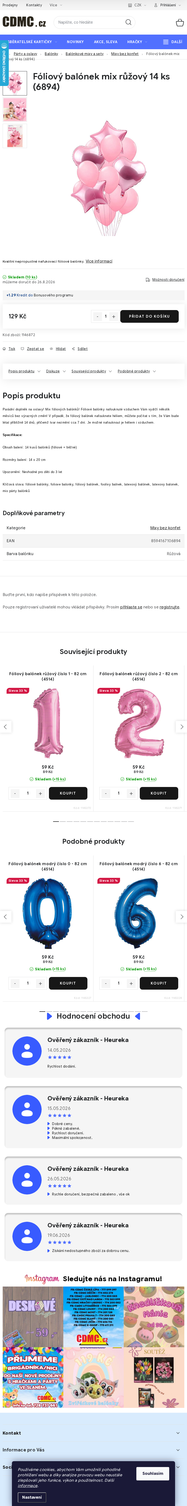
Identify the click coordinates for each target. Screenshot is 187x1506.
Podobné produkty (134, 371)
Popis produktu (22, 371)
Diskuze (53, 371)
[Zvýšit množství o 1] (113, 316)
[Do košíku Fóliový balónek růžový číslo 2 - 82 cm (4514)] (159, 793)
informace (27, 1485)
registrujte (169, 607)
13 (131, 1011)
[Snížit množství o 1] (97, 316)
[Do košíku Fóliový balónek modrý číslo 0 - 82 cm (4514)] (68, 983)
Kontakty (34, 5)
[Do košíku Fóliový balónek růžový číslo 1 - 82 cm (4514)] (68, 793)
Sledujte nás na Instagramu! (112, 1278)
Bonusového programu (53, 295)
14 (138, 1011)
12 (124, 1011)
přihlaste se (131, 607)
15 (145, 1011)
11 (131, 821)
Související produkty (89, 371)
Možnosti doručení (168, 279)
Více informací (99, 261)
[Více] (173, 42)
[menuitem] (32, 42)
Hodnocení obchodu (93, 1016)
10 (124, 821)
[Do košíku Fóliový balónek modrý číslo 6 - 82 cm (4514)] (159, 983)
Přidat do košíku (149, 316)
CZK (138, 5)
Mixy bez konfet (165, 528)
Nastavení (32, 1497)
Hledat (128, 22)
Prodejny (10, 5)
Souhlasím (152, 1473)
